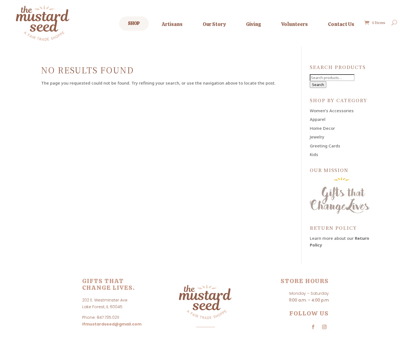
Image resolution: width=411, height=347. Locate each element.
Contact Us (341, 24)
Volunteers (294, 24)
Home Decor (322, 128)
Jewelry (317, 137)
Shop (134, 23)
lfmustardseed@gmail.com (111, 324)
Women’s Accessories (332, 110)
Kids (314, 154)
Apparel (317, 119)
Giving (253, 24)
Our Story (214, 24)
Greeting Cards (325, 146)
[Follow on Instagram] (324, 326)
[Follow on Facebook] (313, 326)
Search (318, 84)
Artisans (172, 24)
